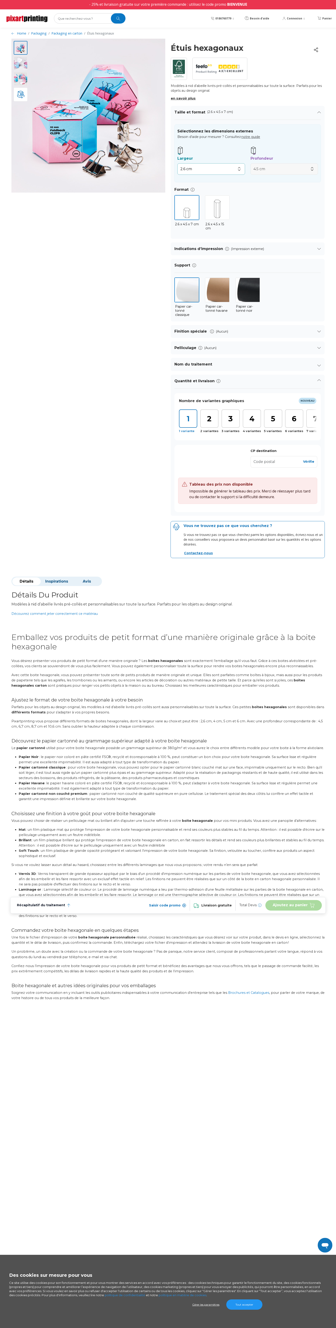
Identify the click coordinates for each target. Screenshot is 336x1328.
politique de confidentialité (125, 1295)
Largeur (185, 158)
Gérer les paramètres (205, 1304)
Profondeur (262, 158)
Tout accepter (244, 1304)
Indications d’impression (198, 249)
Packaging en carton (66, 33)
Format (181, 189)
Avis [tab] (87, 581)
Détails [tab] (26, 581)
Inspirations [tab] (56, 581)
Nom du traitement (193, 364)
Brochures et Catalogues (248, 993)
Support (182, 265)
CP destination (264, 451)
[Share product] (316, 50)
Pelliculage (185, 348)
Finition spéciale (191, 331)
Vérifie (308, 462)
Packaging (39, 33)
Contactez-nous (198, 553)
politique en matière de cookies (182, 1295)
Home (21, 33)
